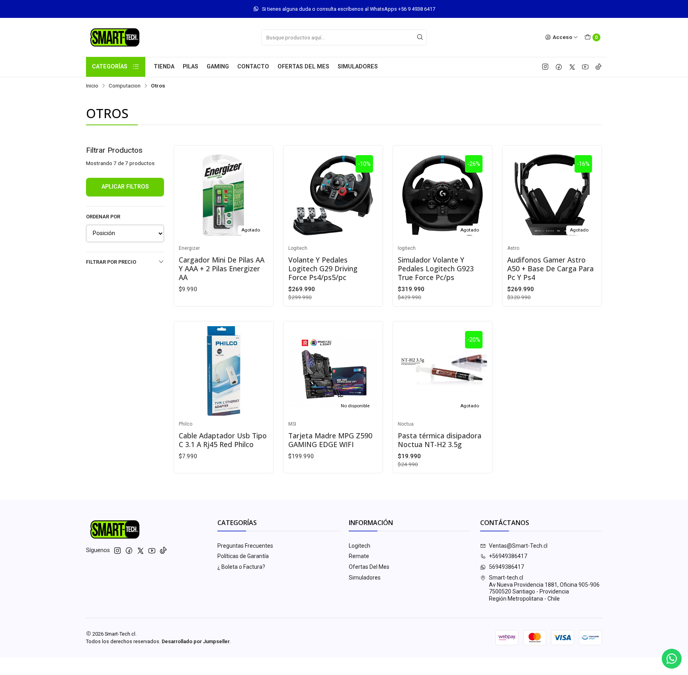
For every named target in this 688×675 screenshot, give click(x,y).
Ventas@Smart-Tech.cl (518, 546)
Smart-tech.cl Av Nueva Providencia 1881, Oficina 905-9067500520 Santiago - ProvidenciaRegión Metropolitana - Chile (544, 588)
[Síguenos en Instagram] (545, 67)
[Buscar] (420, 37)
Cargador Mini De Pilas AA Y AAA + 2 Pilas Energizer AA (221, 268)
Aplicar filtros (125, 186)
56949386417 (506, 567)
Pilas (190, 66)
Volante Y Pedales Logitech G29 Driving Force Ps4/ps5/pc (323, 268)
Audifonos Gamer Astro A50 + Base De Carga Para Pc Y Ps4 (550, 268)
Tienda (164, 66)
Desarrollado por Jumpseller (196, 641)
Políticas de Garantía (243, 556)
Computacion (125, 86)
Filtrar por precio (111, 262)
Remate (359, 556)
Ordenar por (103, 217)
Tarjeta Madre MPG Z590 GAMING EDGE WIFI (330, 440)
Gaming (218, 66)
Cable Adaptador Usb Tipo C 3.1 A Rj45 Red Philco (223, 440)
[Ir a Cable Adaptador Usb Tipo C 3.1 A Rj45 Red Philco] (223, 371)
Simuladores (358, 66)
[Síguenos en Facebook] (559, 67)
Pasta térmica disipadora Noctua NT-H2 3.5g (439, 440)
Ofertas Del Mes (303, 66)
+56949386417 (508, 556)
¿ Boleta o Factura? (241, 567)
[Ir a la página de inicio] (115, 37)
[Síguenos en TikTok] (598, 67)
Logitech (359, 546)
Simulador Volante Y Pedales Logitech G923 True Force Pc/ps (436, 268)
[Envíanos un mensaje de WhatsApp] (672, 659)
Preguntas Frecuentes (245, 546)
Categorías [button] (109, 66)
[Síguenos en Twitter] (572, 67)
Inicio (92, 86)
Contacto (253, 66)
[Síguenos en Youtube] (585, 67)
